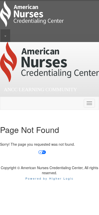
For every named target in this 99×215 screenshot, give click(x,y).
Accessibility (57, 151)
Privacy (76, 151)
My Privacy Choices (21, 151)
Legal (89, 151)
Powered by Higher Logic (49, 178)
